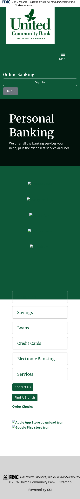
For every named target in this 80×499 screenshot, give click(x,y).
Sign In (40, 82)
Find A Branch (25, 397)
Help (9, 91)
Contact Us (23, 387)
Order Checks (22, 406)
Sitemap (65, 482)
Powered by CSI (40, 490)
